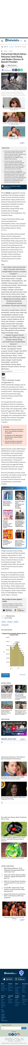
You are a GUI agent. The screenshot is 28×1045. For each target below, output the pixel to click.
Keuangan (10, 987)
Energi (24, 46)
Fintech (16, 988)
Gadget (17, 992)
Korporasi (10, 990)
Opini (16, 1001)
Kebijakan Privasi (20, 1039)
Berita (5, 51)
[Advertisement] (14, 952)
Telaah (16, 999)
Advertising (16, 1038)
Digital (16, 983)
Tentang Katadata (9, 1038)
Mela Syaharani (12, 65)
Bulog (8, 193)
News (23, 997)
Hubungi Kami (18, 1041)
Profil (23, 988)
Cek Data (10, 1002)
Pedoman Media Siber (10, 1039)
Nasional (3, 985)
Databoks (3, 1017)
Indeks (2, 1011)
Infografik (10, 999)
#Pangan (10, 621)
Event (2, 1019)
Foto (23, 1002)
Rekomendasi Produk (7, 488)
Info (2, 1009)
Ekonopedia (25, 983)
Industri (11, 46)
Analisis (10, 1001)
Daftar (24, 1028)
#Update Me (5, 625)
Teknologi (17, 993)
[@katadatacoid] (18, 1034)
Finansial (10, 983)
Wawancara (17, 1002)
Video (23, 995)
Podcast (24, 1004)
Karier (22, 1038)
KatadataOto (4, 1020)
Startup (16, 990)
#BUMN (16, 621)
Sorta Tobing (8, 618)
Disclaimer (10, 1041)
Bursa (9, 988)
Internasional (18, 46)
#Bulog (4, 621)
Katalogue (24, 1001)
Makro (9, 985)
